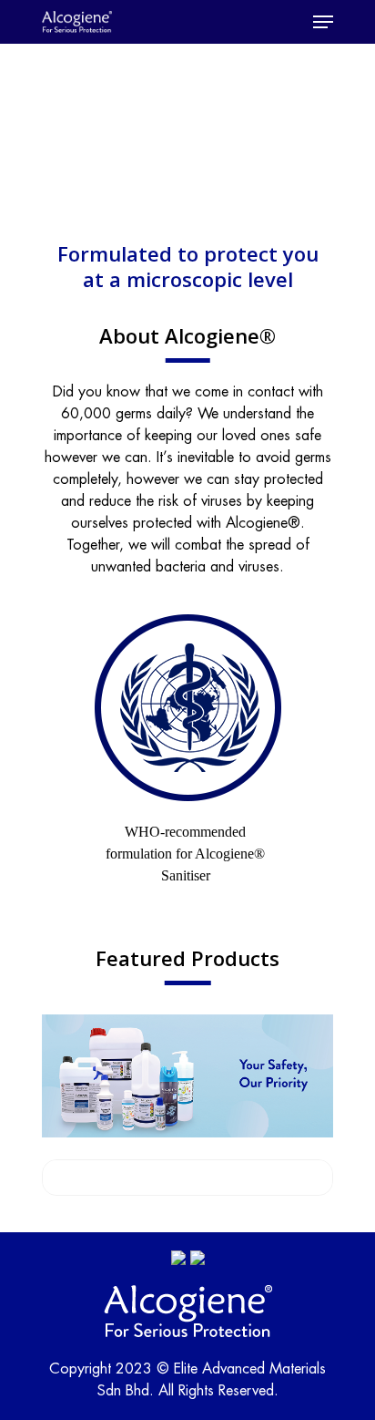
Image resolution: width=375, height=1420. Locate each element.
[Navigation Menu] (323, 22)
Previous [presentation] (46, 750)
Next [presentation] (328, 750)
